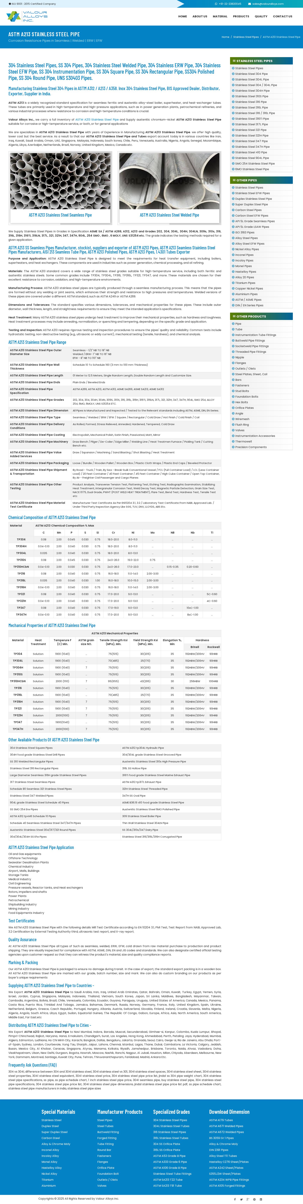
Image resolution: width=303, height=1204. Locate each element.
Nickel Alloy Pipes (247, 249)
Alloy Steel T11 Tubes (223, 1156)
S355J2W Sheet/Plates (225, 1174)
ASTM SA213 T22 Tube (168, 1180)
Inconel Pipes (244, 255)
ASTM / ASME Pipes (248, 300)
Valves (239, 430)
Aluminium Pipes (246, 294)
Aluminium (49, 1186)
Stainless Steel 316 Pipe (251, 102)
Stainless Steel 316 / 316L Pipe (255, 113)
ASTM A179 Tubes (221, 1120)
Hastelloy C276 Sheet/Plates (229, 1162)
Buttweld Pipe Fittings (250, 341)
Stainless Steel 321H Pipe (251, 136)
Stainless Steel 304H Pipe (252, 91)
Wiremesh (242, 419)
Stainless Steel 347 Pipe (251, 141)
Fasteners (242, 385)
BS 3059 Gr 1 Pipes (221, 1138)
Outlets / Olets (245, 369)
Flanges (240, 363)
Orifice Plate (105, 1168)
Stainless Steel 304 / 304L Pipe (256, 85)
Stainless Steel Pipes (246, 37)
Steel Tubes (105, 1126)
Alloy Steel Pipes (246, 238)
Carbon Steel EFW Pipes (251, 216)
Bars (238, 380)
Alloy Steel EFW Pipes (249, 244)
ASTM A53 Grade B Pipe (169, 1156)
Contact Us (282, 16)
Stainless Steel (51, 1120)
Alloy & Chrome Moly (56, 1144)
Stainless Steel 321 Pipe (251, 130)
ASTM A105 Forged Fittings (227, 1186)
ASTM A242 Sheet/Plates (226, 1168)
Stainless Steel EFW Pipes (252, 193)
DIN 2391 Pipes (218, 1150)
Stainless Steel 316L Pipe (251, 107)
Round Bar (104, 1150)
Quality (261, 16)
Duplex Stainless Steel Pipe (253, 199)
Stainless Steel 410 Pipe (251, 152)
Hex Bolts (241, 402)
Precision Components (251, 447)
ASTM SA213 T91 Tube (167, 1186)
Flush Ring (242, 425)
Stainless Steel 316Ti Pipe (252, 119)
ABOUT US (200, 16)
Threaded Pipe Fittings (250, 352)
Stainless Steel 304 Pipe (251, 74)
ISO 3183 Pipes (244, 232)
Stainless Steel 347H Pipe (252, 147)
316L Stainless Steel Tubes (170, 1138)
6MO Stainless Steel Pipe (252, 169)
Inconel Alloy (50, 1150)
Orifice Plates (244, 408)
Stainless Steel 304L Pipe (252, 79)
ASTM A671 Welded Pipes (226, 1126)
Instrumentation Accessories (255, 436)
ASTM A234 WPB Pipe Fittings (229, 1180)
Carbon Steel (51, 1138)
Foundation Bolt (108, 1174)
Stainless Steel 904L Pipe (252, 158)
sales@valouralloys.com (268, 4)
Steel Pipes (104, 1120)
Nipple (239, 357)
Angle (239, 413)
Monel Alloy (49, 1162)
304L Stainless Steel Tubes (171, 1126)
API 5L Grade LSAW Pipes (252, 227)
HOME (182, 16)
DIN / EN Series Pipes (249, 305)
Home (225, 37)
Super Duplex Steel (55, 1132)
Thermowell (243, 441)
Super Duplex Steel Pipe (251, 204)
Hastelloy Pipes (245, 272)
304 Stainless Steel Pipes (170, 1120)
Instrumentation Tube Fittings (255, 335)
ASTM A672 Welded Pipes (226, 1132)
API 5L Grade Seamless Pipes (255, 221)
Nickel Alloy (49, 1174)
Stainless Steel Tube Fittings (172, 1174)
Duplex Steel (50, 1126)
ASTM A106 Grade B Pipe (170, 1168)
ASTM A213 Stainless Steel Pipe (97, 120)
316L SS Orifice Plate (166, 1150)
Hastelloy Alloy (52, 1168)
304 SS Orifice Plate (166, 1144)
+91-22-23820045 (230, 4)
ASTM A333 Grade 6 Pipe (170, 1162)
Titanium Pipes (245, 283)
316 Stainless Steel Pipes (169, 1132)
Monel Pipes (243, 266)
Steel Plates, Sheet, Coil (251, 374)
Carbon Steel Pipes (248, 210)
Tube (238, 329)
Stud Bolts (242, 391)
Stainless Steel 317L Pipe (251, 124)
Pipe (238, 324)
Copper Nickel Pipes (249, 288)
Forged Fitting (106, 1138)
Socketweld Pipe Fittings (252, 346)
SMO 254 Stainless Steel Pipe (255, 164)
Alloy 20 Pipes (244, 277)
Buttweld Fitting (108, 1132)
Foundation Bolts (246, 397)
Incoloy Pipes (244, 260)
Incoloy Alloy (50, 1156)
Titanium (47, 1180)
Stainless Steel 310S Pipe (251, 96)
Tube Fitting (105, 1144)
